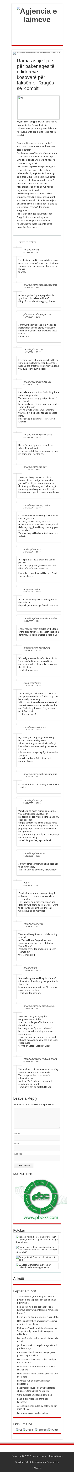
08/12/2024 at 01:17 (31, 384)
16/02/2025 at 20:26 (31, 650)
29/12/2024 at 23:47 (31, 552)
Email (16, 1143)
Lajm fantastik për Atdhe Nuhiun (33, 1413)
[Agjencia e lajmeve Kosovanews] (37, 28)
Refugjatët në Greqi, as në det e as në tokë (38, 1317)
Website (18, 1153)
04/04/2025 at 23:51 (31, 1061)
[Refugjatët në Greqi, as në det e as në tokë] (37, 1258)
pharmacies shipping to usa (37, 314)
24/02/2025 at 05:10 (31, 686)
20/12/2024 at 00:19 (31, 508)
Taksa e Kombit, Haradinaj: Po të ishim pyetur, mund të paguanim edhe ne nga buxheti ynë (36, 1299)
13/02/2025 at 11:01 (31, 621)
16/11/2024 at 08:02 (31, 317)
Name (17, 1133)
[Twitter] (53, 1429)
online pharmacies (32, 549)
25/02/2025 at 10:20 (31, 803)
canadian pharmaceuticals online (40, 618)
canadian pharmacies (34, 853)
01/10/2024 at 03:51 (31, 252)
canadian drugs (31, 249)
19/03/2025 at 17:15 (31, 970)
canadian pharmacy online (36, 505)
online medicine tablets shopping (40, 285)
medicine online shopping (36, 647)
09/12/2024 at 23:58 (31, 437)
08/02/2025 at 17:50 (31, 592)
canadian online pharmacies (37, 434)
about (26, 882)
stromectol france (32, 683)
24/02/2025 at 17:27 (31, 777)
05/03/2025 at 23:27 (31, 885)
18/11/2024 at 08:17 (31, 352)
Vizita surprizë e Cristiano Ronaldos (34, 1395)
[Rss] (19, 1429)
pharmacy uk (29, 967)
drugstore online (31, 589)
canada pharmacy (32, 800)
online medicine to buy (34, 467)
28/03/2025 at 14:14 (31, 1009)
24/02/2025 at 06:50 (31, 730)
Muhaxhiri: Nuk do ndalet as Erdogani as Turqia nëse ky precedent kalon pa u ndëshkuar (37, 1331)
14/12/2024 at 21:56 (31, 470)
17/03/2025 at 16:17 (31, 926)
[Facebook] (41, 1429)
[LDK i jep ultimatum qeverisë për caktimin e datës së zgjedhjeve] (37, 1266)
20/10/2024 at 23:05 (31, 288)
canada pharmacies (33, 349)
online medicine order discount (39, 1006)
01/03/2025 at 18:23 (31, 856)
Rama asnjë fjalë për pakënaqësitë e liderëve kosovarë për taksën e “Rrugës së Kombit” (37, 1310)
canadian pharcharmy (34, 727)
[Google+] (28, 1429)
